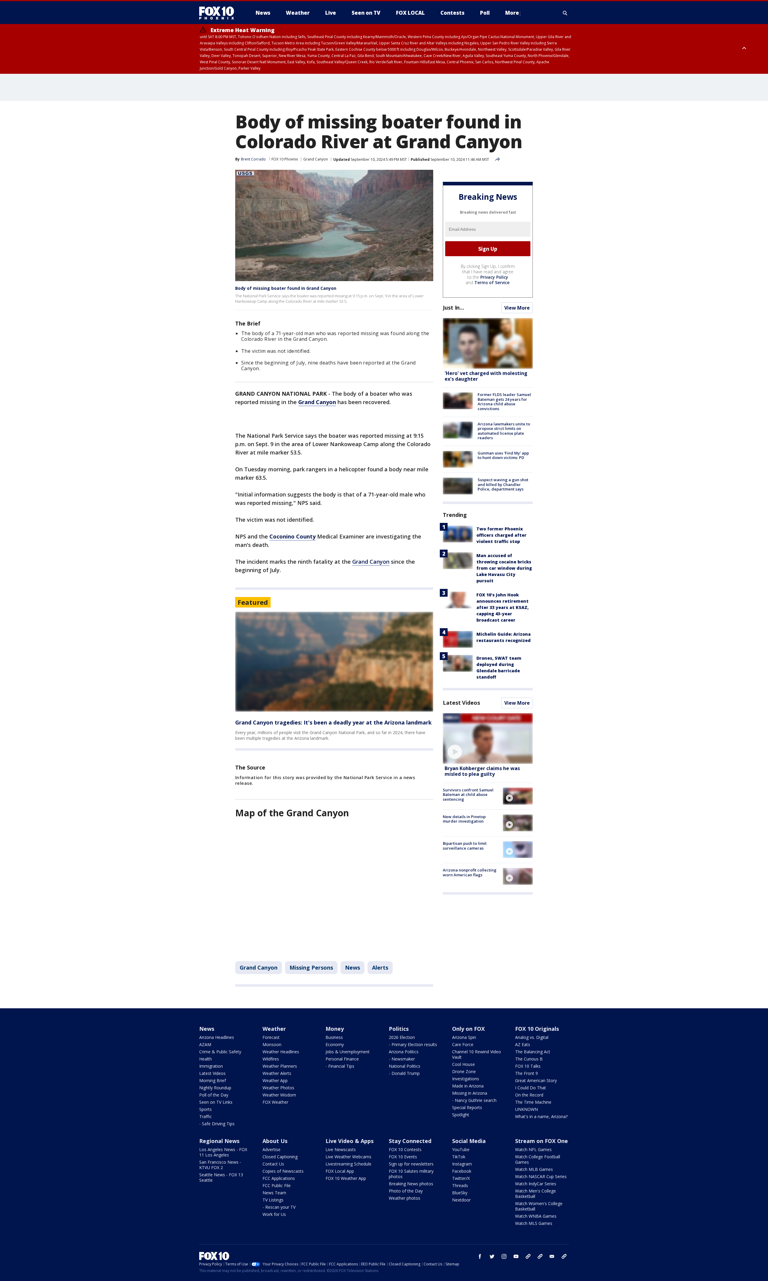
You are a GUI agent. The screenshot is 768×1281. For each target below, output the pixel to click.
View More (517, 307)
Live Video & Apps (350, 1140)
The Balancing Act (532, 1051)
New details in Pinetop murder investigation (464, 819)
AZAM (205, 1044)
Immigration (211, 1066)
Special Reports (467, 1107)
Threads (460, 1185)
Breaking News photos (411, 1183)
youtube (516, 1256)
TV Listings (273, 1200)
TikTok (458, 1157)
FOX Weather (275, 1102)
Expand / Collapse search (565, 12)
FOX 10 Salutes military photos (411, 1173)
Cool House (463, 1064)
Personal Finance (342, 1059)
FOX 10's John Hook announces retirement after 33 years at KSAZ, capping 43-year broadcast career (502, 607)
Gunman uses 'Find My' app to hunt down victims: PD (503, 455)
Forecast (271, 1037)
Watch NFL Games (533, 1149)
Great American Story (536, 1080)
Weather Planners (279, 1066)
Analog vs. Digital (531, 1037)
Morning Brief (212, 1080)
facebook (480, 1256)
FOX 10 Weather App (346, 1178)
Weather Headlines (280, 1051)
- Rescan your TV (279, 1207)
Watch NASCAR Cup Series (541, 1176)
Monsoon (271, 1044)
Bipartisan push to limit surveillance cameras (465, 846)
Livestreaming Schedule (348, 1164)
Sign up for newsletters (411, 1164)
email (552, 1256)
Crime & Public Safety (220, 1051)
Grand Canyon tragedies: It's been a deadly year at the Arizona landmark (333, 722)
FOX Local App (340, 1171)
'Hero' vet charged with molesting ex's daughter (486, 376)
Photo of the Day (406, 1191)
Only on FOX (468, 1028)
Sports (205, 1109)
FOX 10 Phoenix (285, 159)
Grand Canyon (315, 159)
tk (528, 1256)
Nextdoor (461, 1200)
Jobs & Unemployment (348, 1051)
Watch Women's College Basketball (538, 1206)
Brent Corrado (253, 159)
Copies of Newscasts (283, 1171)
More (512, 12)
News (352, 967)
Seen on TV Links (215, 1102)
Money (335, 1028)
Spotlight (460, 1115)
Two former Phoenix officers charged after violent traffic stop (501, 535)
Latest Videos (461, 702)
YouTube (461, 1149)
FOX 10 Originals (537, 1028)
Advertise (271, 1149)
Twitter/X (461, 1178)
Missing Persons (311, 967)
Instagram (462, 1164)
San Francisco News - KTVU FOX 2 (220, 1164)
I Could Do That (530, 1087)
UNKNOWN (526, 1109)
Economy (335, 1044)
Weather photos (404, 1198)
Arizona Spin (464, 1037)
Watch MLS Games (533, 1223)
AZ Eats (522, 1044)
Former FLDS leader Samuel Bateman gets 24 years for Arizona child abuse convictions (504, 401)
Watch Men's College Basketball (535, 1193)
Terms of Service (491, 282)
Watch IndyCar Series (535, 1183)
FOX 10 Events (403, 1157)
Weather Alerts (276, 1073)
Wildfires (270, 1059)
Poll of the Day (213, 1095)
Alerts (380, 967)
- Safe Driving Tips (217, 1123)
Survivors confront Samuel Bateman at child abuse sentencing (468, 794)
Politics (399, 1028)
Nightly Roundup (215, 1087)
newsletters (564, 1256)
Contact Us (273, 1164)
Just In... (453, 307)
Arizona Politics (403, 1051)
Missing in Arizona (469, 1093)
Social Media (469, 1140)
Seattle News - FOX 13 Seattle (221, 1177)
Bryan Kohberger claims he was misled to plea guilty (482, 771)
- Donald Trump (404, 1073)
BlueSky (459, 1193)
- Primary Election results (413, 1044)
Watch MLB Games (534, 1169)
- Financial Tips (340, 1066)
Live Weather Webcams (348, 1157)
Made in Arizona (468, 1086)
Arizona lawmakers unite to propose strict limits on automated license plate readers (504, 430)
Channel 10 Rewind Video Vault (476, 1054)
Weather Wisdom (279, 1095)
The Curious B (529, 1059)
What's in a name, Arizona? (541, 1116)
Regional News (219, 1140)
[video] (488, 738)
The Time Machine (533, 1102)
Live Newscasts (341, 1149)
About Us (274, 1140)
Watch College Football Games (537, 1159)
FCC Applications (278, 1178)
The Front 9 (526, 1073)
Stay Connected (410, 1140)
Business (334, 1037)
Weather (274, 1028)
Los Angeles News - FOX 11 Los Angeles (223, 1152)
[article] (334, 662)
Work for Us (274, 1214)
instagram (504, 1256)
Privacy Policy (494, 277)
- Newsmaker (402, 1059)
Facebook (461, 1171)
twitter (492, 1256)
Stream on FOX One (541, 1140)
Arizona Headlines (216, 1037)
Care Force (462, 1044)
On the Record (529, 1095)
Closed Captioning (280, 1157)
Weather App (275, 1080)
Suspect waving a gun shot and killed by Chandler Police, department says (503, 484)
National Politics (404, 1066)
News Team (274, 1193)
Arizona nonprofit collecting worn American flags (469, 872)
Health (205, 1059)
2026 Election (402, 1037)
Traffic (205, 1116)
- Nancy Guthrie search (474, 1100)
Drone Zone (464, 1071)
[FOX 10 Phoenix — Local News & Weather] (219, 13)
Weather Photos (278, 1087)
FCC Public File (276, 1185)
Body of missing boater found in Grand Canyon (285, 288)
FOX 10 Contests (405, 1149)
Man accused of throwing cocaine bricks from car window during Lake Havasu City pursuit (504, 568)
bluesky (540, 1256)
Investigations (465, 1079)
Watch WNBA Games (535, 1216)
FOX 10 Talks (528, 1066)
